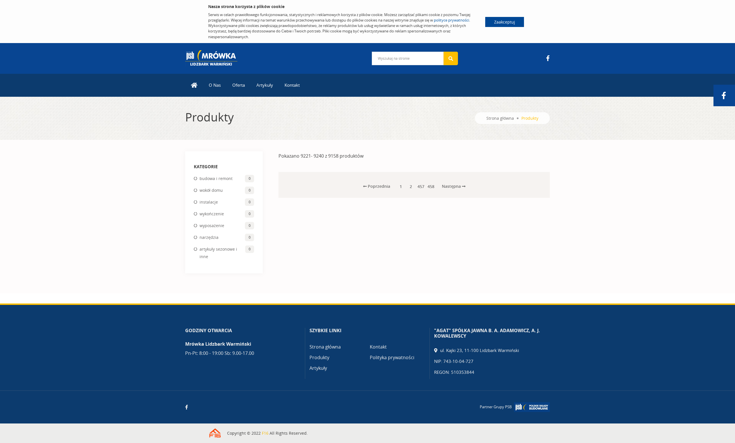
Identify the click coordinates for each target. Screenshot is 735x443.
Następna (452, 186)
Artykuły (264, 85)
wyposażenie (212, 225)
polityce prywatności (451, 20)
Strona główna (500, 118)
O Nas (215, 85)
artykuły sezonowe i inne (218, 252)
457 (420, 186)
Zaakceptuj (504, 22)
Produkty (319, 357)
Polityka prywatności (392, 357)
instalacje (209, 202)
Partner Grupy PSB (496, 406)
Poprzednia (378, 186)
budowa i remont (216, 178)
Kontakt (292, 85)
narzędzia (209, 237)
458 (431, 186)
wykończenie (212, 213)
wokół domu (211, 190)
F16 (265, 433)
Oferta (238, 85)
